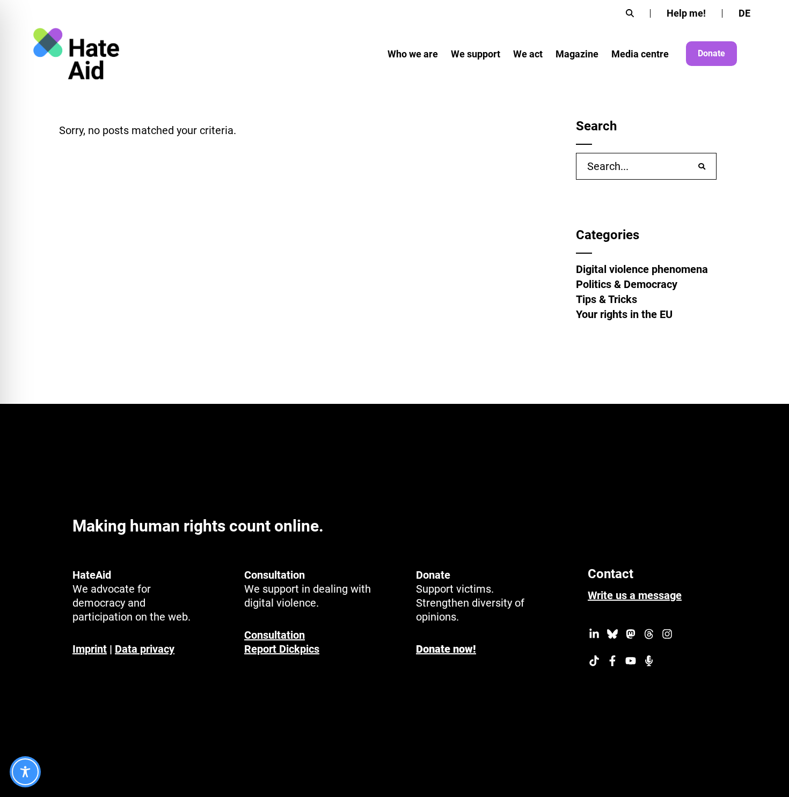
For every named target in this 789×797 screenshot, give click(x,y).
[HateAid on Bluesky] (612, 636)
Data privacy (144, 649)
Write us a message (635, 595)
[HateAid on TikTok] (594, 662)
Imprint (89, 649)
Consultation (274, 635)
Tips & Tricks (606, 299)
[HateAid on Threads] (648, 636)
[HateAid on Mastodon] (630, 636)
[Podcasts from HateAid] (648, 662)
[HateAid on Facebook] (612, 662)
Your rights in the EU (624, 314)
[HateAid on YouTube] (630, 662)
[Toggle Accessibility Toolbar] (25, 771)
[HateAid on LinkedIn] (594, 636)
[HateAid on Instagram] (667, 636)
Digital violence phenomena (642, 269)
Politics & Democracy (626, 284)
